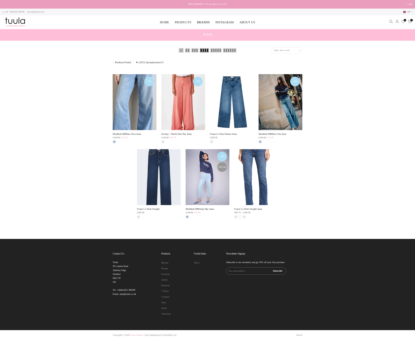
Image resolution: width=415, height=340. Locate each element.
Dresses (164, 268)
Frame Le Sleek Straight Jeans (248, 209)
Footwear (165, 274)
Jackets (164, 280)
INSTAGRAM (224, 22)
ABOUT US (247, 22)
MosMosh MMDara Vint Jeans (272, 134)
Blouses (164, 263)
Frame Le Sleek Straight (148, 209)
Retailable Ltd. (170, 335)
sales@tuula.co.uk (37, 12)
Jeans (163, 302)
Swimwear (166, 314)
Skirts (164, 308)
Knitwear (165, 285)
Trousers (165, 297)
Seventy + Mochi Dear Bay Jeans (176, 134)
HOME (164, 22)
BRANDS (203, 22)
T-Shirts (165, 291)
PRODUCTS (183, 22)
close (6, 4)
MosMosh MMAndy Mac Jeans (200, 209)
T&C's (197, 263)
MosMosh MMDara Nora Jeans (127, 134)
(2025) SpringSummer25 (151, 62)
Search (299, 335)
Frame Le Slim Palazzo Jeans (223, 134)
